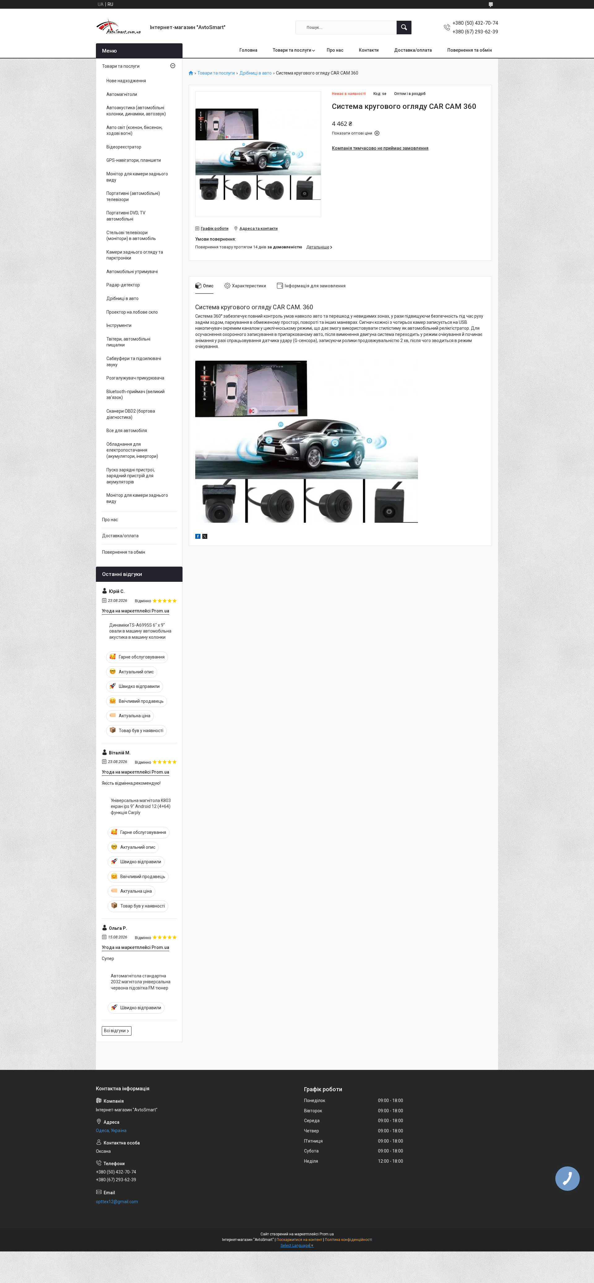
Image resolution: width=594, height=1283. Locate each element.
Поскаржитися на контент (299, 1240)
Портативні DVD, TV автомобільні (125, 215)
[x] (204, 537)
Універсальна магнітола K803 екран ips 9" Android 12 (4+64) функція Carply (141, 806)
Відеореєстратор (123, 146)
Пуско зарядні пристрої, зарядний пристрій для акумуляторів (130, 475)
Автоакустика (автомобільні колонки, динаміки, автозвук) (136, 110)
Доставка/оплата (413, 50)
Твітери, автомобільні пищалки (128, 342)
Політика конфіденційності (348, 1240)
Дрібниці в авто (255, 73)
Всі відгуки (115, 1030)
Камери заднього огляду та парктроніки (134, 255)
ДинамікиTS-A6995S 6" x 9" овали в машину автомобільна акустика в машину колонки (140, 631)
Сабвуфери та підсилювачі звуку (133, 361)
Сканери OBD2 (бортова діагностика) (130, 414)
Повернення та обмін (469, 50)
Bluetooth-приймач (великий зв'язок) (135, 394)
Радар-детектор (123, 284)
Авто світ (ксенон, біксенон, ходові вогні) (134, 130)
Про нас (335, 50)
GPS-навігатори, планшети (133, 160)
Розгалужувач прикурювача (135, 377)
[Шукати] (404, 27)
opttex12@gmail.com (117, 1201)
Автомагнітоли (121, 94)
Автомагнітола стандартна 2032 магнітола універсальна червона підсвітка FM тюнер (140, 981)
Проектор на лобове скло (132, 312)
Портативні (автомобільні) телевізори (133, 196)
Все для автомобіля (126, 430)
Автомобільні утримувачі (132, 271)
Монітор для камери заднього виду (137, 176)
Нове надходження (126, 80)
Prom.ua (327, 1234)
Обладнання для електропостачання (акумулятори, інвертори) (132, 450)
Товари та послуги (292, 50)
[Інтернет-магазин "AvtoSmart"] (120, 27)
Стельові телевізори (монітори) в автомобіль (131, 235)
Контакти (369, 50)
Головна (248, 50)
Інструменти (118, 325)
